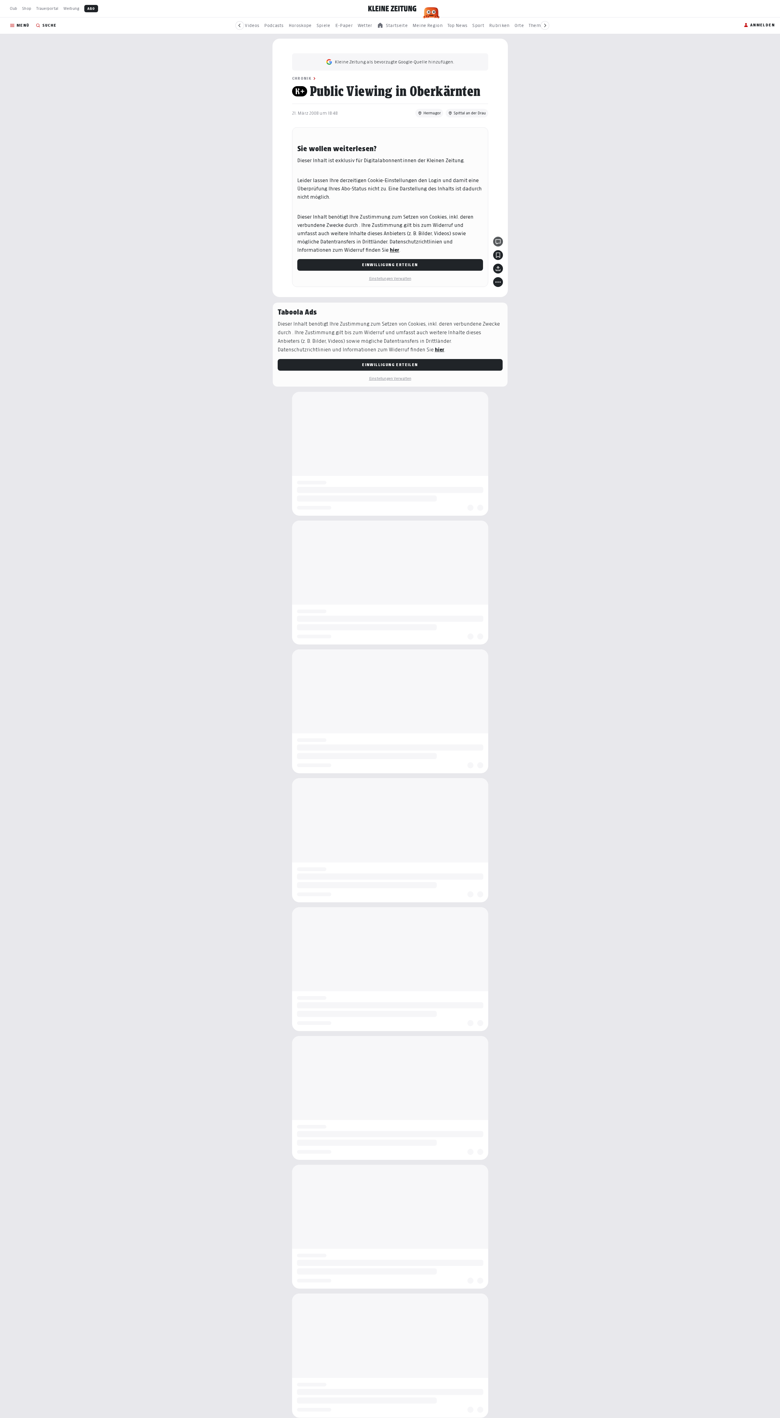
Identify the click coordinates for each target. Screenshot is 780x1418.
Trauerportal (47, 8)
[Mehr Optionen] (498, 282)
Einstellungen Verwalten (390, 279)
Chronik (302, 78)
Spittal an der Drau (470, 113)
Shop (26, 8)
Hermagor (432, 113)
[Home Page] (392, 9)
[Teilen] (498, 268)
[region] (392, 25)
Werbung (71, 8)
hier (394, 250)
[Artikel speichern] (498, 255)
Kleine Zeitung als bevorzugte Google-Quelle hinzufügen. (394, 61)
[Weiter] (545, 25)
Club (13, 8)
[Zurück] (239, 25)
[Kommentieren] (498, 242)
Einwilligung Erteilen (390, 265)
